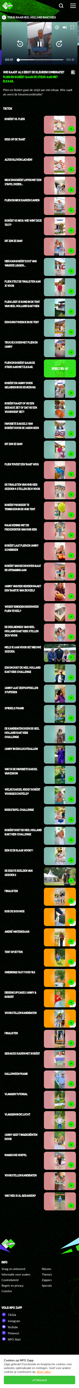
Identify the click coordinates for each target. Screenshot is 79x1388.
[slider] (40, 59)
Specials (47, 1285)
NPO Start (14, 1339)
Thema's (47, 1274)
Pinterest (13, 1333)
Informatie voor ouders (16, 1274)
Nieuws (46, 1269)
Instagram (13, 1321)
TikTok (11, 1315)
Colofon (7, 1291)
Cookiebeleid (10, 1280)
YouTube (12, 1327)
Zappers (47, 1280)
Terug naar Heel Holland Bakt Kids (31, 17)
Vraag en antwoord (13, 1269)
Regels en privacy (13, 1285)
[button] (20, 44)
